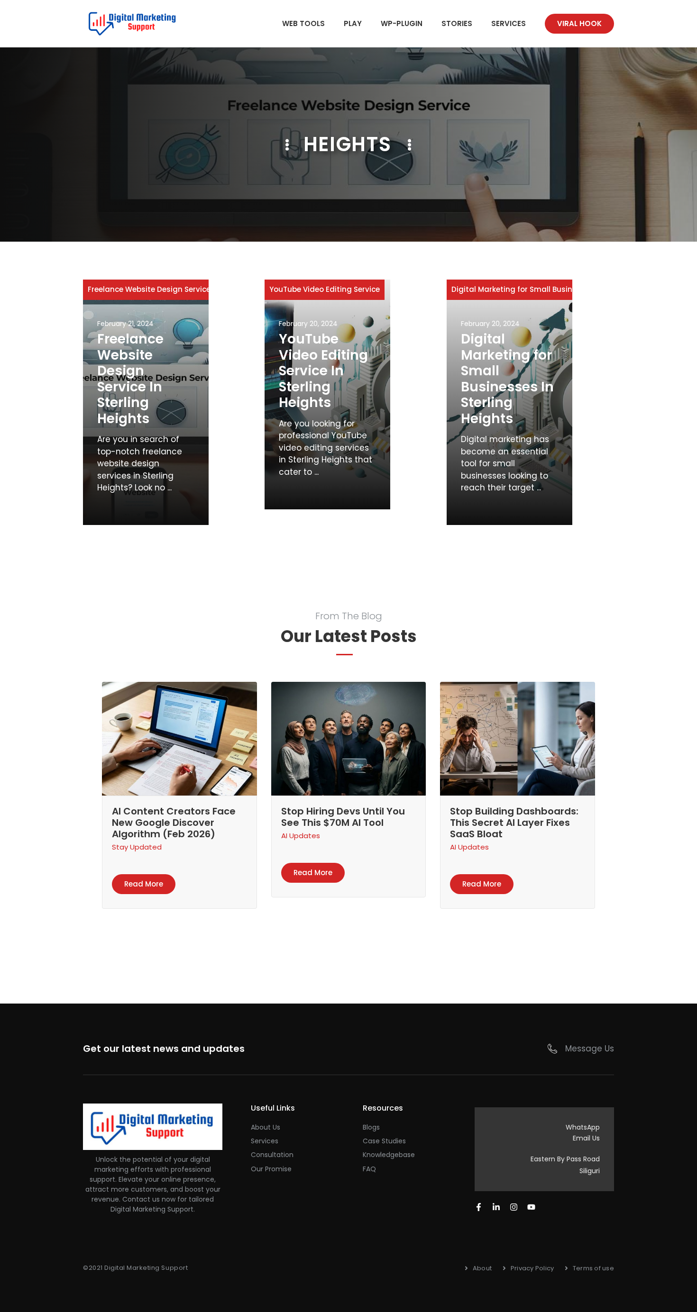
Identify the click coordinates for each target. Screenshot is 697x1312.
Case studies (384, 1141)
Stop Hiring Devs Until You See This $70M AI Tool (343, 817)
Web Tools (303, 23)
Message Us (589, 1048)
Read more (143, 884)
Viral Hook (579, 23)
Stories (456, 23)
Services (508, 23)
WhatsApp (583, 1127)
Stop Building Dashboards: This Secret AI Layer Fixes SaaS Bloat (514, 823)
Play (353, 23)
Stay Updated (137, 847)
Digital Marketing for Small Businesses (522, 289)
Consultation (272, 1154)
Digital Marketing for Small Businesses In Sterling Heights (507, 379)
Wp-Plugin (401, 23)
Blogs (371, 1127)
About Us (265, 1127)
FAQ (369, 1169)
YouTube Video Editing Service (324, 289)
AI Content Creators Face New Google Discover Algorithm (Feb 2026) (174, 823)
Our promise (271, 1169)
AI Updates (300, 836)
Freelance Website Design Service (149, 289)
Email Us (586, 1138)
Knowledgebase (389, 1154)
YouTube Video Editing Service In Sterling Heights (323, 371)
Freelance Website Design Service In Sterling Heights (130, 379)
